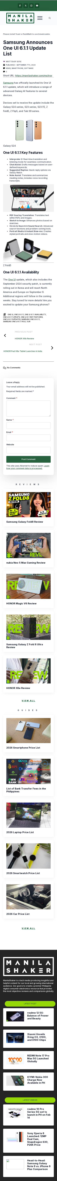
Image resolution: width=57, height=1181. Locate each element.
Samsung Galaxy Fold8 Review (24, 521)
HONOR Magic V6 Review (21, 603)
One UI (12, 279)
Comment (11, 398)
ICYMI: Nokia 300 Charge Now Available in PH (37, 1080)
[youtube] (37, 5)
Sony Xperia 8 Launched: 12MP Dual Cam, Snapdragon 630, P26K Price (37, 1139)
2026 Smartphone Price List (23, 747)
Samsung (8, 82)
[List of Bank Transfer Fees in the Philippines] (28, 771)
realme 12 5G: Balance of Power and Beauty (38, 1015)
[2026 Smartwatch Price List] (28, 856)
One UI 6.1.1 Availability (35, 314)
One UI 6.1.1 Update (11, 317)
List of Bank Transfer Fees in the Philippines (26, 790)
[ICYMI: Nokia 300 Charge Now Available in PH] (15, 1081)
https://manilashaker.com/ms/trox (33, 75)
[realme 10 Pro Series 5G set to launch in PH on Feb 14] (15, 1115)
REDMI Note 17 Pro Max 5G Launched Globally (38, 1058)
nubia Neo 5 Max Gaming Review (25, 562)
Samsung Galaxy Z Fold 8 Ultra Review (24, 646)
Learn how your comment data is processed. (27, 467)
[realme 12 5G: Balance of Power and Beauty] (15, 1017)
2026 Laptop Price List (20, 832)
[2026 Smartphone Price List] (28, 730)
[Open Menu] (39, 18)
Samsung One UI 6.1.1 (30, 319)
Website (10, 445)
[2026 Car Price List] (28, 897)
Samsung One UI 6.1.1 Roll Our (16, 321)
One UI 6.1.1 (19, 314)
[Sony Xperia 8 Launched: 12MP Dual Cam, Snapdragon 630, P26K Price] (15, 1141)
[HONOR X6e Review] (28, 671)
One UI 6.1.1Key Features (32, 317)
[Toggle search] (50, 18)
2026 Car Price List (17, 914)
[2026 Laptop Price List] (28, 815)
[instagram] (31, 5)
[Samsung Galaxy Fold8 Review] (28, 504)
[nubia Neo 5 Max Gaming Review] (28, 545)
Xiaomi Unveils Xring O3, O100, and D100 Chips (36, 1037)
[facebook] (20, 5)
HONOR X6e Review (18, 688)
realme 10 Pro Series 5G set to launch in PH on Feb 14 (39, 1113)
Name (10, 420)
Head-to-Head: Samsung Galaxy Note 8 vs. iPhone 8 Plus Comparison (39, 1165)
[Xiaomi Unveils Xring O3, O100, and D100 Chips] (15, 1039)
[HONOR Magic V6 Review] (28, 586)
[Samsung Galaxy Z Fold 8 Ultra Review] (28, 627)
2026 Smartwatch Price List (23, 873)
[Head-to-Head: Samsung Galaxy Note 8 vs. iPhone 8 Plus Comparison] (15, 1166)
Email (9, 432)
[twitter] (25, 5)
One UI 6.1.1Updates (11, 319)
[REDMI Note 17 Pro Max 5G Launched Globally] (15, 1060)
